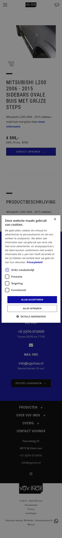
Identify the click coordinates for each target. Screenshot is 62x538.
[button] (31, 316)
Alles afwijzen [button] (32, 308)
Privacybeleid (35, 262)
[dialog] (31, 269)
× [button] (55, 219)
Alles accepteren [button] (32, 299)
